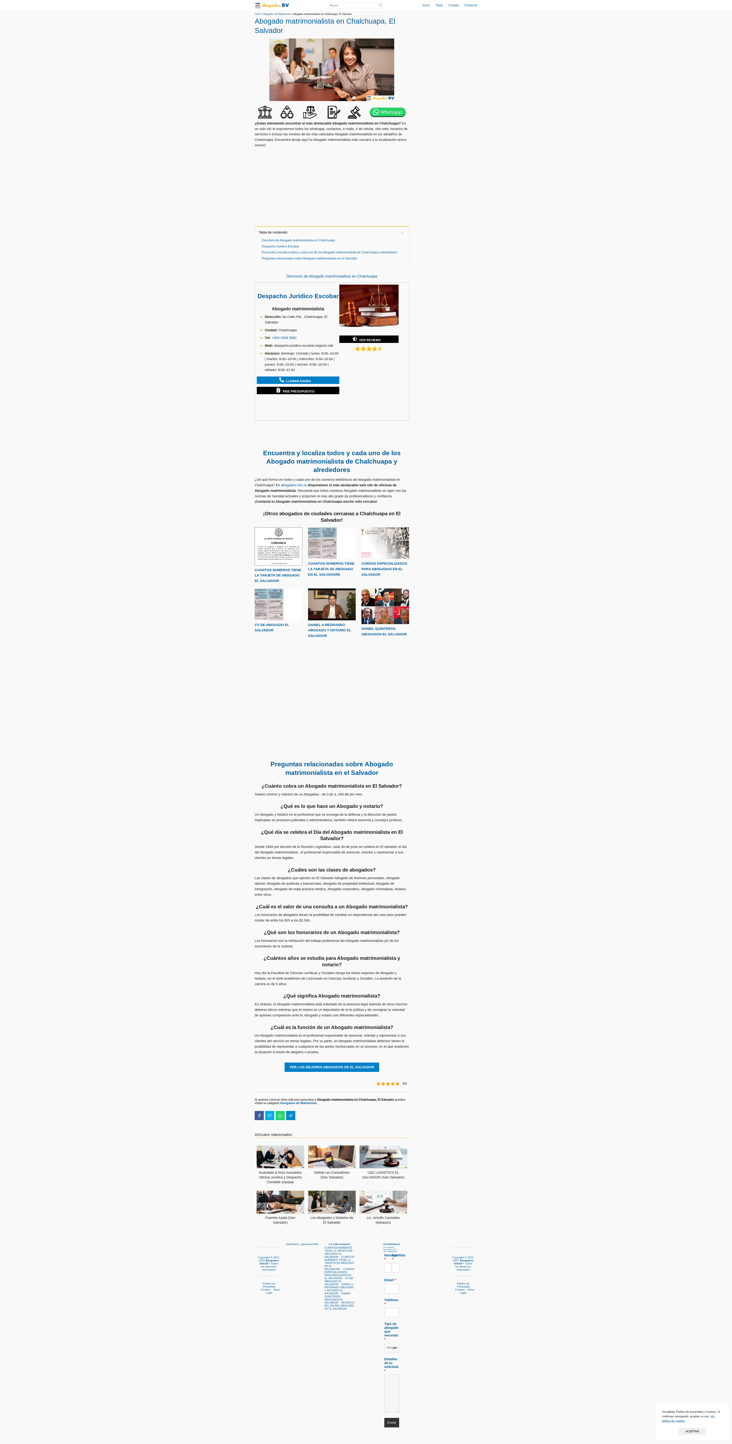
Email (390, 1280)
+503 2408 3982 (284, 338)
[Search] (380, 5)
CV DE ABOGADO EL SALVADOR (338, 1281)
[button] (296, 380)
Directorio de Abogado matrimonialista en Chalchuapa (298, 240)
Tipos (439, 5)
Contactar (470, 5)
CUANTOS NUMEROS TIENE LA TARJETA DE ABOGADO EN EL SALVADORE (331, 569)
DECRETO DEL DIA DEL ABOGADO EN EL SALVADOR (339, 1305)
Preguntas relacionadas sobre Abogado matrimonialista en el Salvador (309, 258)
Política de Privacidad (269, 1285)
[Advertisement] (332, 189)
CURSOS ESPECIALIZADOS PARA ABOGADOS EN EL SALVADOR (384, 569)
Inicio (426, 5)
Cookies (265, 1289)
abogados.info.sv (294, 485)
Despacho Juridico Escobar (280, 246)
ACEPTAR (692, 1431)
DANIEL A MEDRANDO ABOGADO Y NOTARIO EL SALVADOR (329, 630)
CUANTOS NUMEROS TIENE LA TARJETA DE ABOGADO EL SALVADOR (278, 575)
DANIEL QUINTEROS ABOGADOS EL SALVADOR (337, 1298)
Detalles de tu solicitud (391, 1365)
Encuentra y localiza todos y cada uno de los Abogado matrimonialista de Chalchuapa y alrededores (329, 252)
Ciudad (453, 5)
